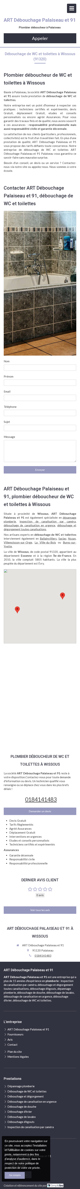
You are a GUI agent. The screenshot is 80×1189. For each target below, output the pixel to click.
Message (9, 436)
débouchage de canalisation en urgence (29, 525)
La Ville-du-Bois (45, 542)
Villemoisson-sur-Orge (18, 542)
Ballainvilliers (48, 538)
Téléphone (10, 406)
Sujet (7, 421)
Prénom (8, 376)
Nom (6, 361)
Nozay (72, 538)
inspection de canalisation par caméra (48, 521)
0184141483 (41, 799)
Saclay (62, 538)
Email (7, 391)
